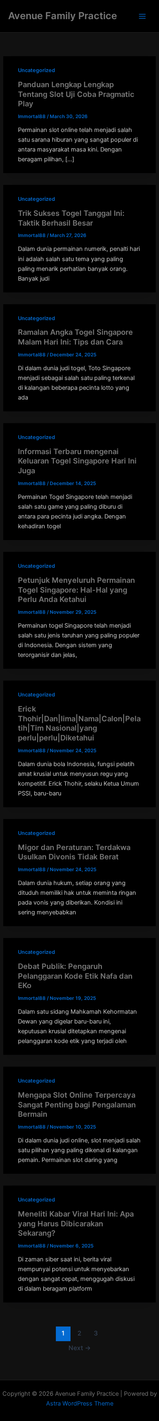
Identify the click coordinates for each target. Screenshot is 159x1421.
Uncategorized (36, 70)
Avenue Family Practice (62, 16)
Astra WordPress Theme (79, 1403)
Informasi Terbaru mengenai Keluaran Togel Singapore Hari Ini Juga (77, 461)
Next (79, 1348)
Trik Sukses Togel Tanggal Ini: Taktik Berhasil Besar (71, 218)
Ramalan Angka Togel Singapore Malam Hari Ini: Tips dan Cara (75, 336)
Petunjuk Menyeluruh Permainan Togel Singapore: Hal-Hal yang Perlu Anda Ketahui (76, 589)
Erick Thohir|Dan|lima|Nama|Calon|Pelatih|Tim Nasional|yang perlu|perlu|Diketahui (79, 723)
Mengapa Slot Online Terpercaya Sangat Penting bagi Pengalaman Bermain (77, 1104)
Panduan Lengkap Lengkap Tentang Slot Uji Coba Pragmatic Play (76, 94)
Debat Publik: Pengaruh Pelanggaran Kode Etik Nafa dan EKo (75, 976)
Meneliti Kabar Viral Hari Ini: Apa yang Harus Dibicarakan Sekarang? (76, 1223)
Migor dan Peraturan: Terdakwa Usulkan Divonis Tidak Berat (74, 852)
